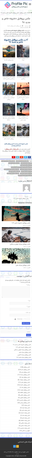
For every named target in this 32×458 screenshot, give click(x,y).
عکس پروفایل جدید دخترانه (26, 163)
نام (29, 301)
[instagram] (14, 446)
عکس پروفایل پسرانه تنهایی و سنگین (20, 244)
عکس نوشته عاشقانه (25, 421)
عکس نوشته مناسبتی (25, 428)
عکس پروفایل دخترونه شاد (26, 171)
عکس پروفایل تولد (25, 377)
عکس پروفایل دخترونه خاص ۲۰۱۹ (21, 198)
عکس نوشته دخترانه (25, 413)
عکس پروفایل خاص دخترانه (14, 163)
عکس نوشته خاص (26, 410)
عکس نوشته (27, 405)
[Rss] (17, 446)
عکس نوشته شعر (26, 418)
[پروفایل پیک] (16, 5)
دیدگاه (28, 285)
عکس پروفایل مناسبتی (25, 400)
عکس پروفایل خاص (25, 382)
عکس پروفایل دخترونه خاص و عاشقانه (11, 169)
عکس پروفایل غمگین (25, 395)
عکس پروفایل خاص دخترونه (26, 165)
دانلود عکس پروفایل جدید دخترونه (8, 161)
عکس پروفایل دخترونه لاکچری (13, 173)
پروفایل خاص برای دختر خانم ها (22, 161)
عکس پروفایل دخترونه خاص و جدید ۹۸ (22, 345)
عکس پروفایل (23, 13)
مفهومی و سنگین (26, 431)
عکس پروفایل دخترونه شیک (15, 171)
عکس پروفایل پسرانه (25, 375)
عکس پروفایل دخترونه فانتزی (26, 173)
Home (29, 13)
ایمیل (28, 307)
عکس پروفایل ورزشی (25, 403)
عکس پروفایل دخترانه (11, 26)
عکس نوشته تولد (26, 408)
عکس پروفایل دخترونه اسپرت (26, 169)
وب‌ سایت (28, 312)
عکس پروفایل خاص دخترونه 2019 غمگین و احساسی (21, 167)
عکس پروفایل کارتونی (25, 398)
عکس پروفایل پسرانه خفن (23, 265)
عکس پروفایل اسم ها (25, 370)
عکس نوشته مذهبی (25, 426)
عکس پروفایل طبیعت (25, 390)
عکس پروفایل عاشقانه (25, 393)
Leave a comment (24, 27)
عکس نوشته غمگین (25, 423)
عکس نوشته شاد (26, 415)
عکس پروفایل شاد (26, 387)
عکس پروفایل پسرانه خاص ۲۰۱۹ (23, 357)
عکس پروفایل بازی (25, 372)
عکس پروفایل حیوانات (25, 380)
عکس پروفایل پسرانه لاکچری (24, 355)
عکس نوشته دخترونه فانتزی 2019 (25, 175)
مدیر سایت (27, 26)
